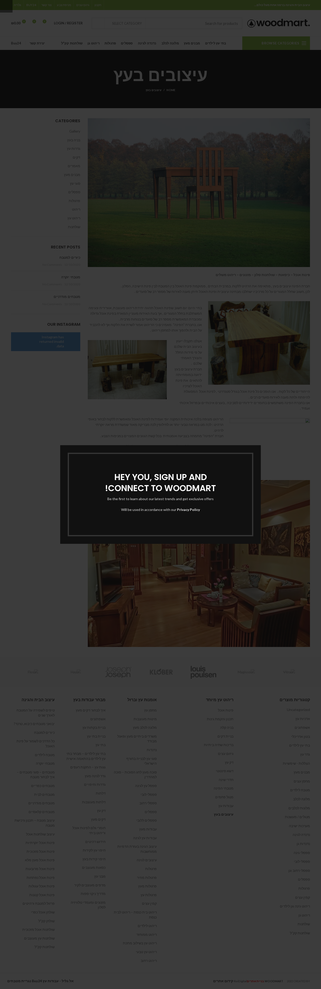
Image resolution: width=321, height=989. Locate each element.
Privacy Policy (188, 509)
